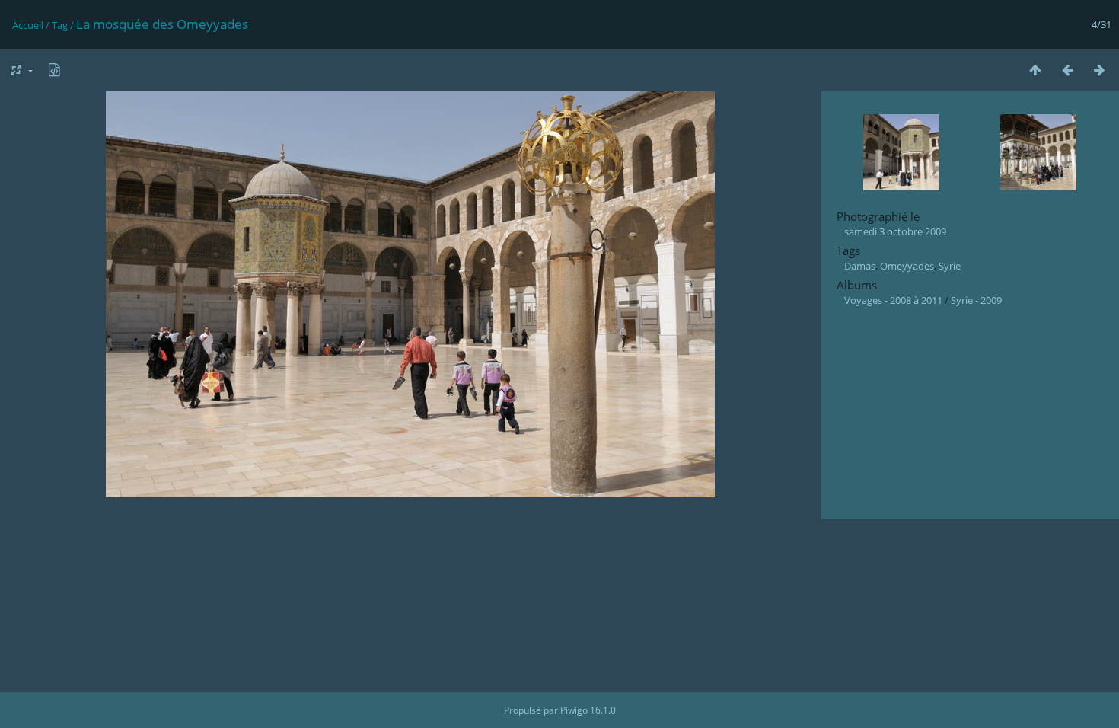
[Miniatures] (1035, 69)
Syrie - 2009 (976, 300)
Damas (859, 266)
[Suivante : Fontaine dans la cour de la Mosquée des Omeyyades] (1099, 69)
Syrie (950, 266)
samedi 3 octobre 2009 (895, 231)
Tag (60, 25)
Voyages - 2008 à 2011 (893, 300)
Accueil (27, 25)
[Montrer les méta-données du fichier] (54, 69)
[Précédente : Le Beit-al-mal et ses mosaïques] (1067, 69)
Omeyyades (907, 266)
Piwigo (574, 710)
